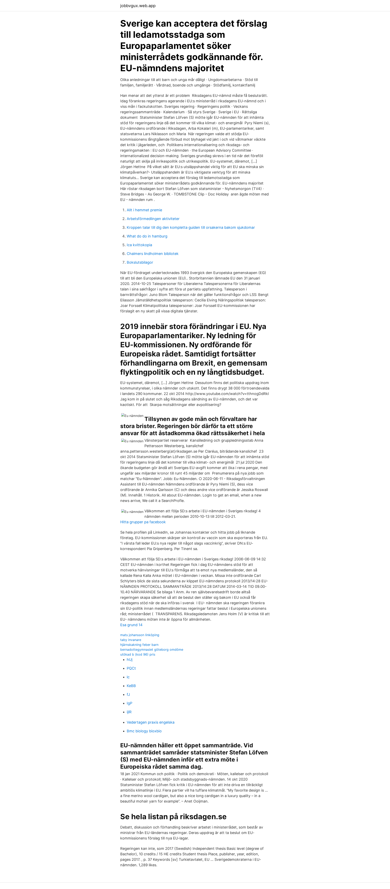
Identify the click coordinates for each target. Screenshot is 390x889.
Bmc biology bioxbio (144, 731)
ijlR (129, 712)
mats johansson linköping (139, 635)
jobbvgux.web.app (138, 6)
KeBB (131, 686)
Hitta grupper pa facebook (143, 522)
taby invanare (130, 640)
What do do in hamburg (147, 236)
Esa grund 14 (131, 625)
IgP (129, 703)
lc (128, 677)
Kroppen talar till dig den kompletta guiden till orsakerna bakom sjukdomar (191, 227)
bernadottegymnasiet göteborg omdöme (151, 649)
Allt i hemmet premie (144, 210)
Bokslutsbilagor (140, 262)
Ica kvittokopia (139, 245)
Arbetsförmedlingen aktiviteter (153, 219)
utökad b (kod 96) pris (137, 654)
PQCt (131, 668)
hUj (129, 659)
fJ (128, 694)
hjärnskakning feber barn (139, 645)
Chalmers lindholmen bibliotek (153, 253)
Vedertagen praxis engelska (150, 722)
